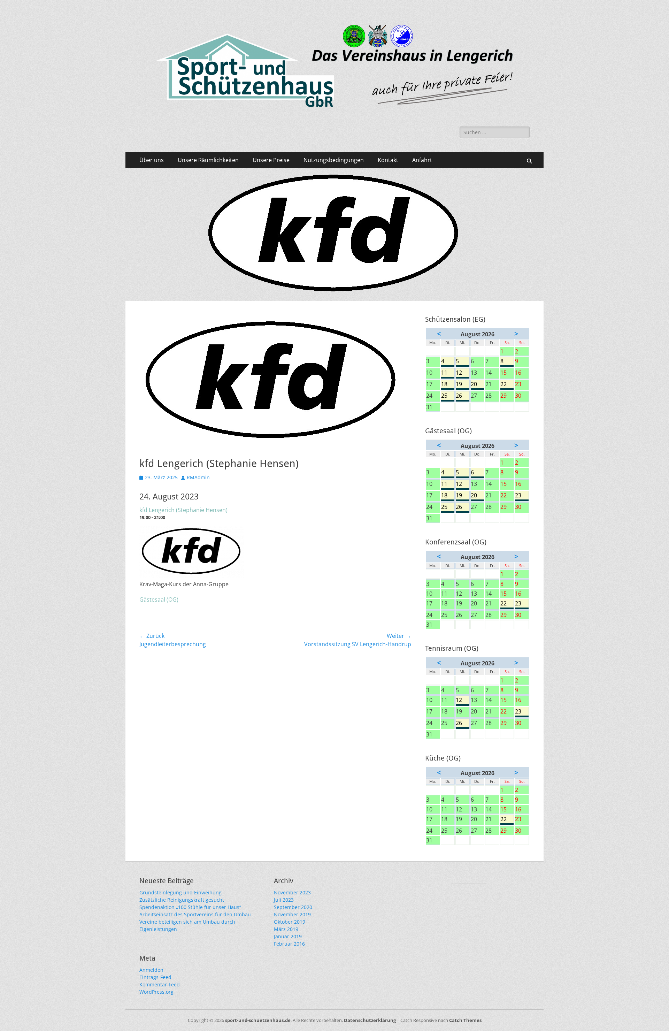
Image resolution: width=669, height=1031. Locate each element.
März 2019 (286, 929)
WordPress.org (156, 991)
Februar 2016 (289, 943)
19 (462, 384)
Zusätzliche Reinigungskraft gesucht (181, 899)
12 (462, 373)
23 (522, 495)
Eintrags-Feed (155, 977)
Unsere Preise (271, 160)
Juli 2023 (284, 899)
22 (507, 384)
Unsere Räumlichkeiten (208, 160)
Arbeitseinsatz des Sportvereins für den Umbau (195, 914)
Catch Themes (465, 1020)
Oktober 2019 (289, 921)
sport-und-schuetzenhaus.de (258, 1020)
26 (462, 396)
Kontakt (388, 160)
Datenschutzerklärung (370, 1020)
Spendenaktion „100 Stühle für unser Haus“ (190, 907)
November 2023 (292, 892)
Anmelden (151, 970)
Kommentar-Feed (159, 984)
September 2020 (293, 907)
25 (448, 396)
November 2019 (292, 914)
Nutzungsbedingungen (333, 160)
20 (477, 384)
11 (448, 373)
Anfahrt (422, 160)
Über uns (151, 160)
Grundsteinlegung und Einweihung (180, 892)
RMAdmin (198, 477)
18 (448, 384)
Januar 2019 (288, 936)
